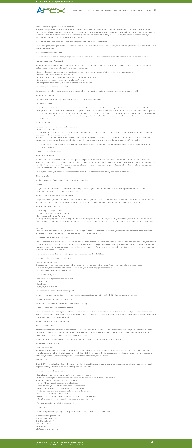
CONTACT (148, 10)
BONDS (125, 10)
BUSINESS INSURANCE (113, 10)
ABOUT (81, 10)
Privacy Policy (64, 442)
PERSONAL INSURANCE (95, 10)
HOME (75, 10)
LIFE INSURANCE (136, 10)
